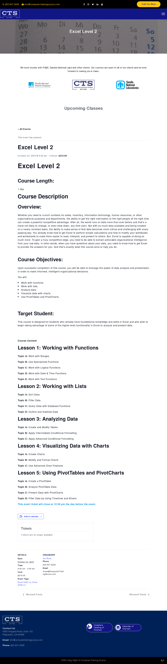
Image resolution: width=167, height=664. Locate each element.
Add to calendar (31, 516)
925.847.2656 (11, 4)
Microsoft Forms (33, 594)
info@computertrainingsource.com (42, 4)
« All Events (24, 128)
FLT (162, 661)
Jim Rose (47, 558)
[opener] (163, 14)
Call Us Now (149, 4)
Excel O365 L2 (24, 582)
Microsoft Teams (138, 594)
